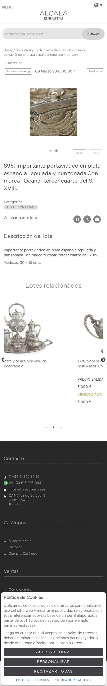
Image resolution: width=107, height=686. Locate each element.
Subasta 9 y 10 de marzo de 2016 (41, 50)
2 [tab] (53, 427)
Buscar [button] (94, 33)
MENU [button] (7, 7)
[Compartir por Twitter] (87, 219)
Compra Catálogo (23, 553)
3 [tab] (60, 427)
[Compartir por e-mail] (97, 219)
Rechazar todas (53, 671)
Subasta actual (20, 541)
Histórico (15, 547)
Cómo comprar (21, 589)
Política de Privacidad (72, 680)
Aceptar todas (53, 652)
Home (8, 50)
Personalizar (53, 662)
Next (103, 359)
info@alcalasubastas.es (27, 489)
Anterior (14, 63)
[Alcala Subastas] (53, 14)
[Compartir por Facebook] (77, 219)
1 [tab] (46, 427)
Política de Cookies (32, 680)
